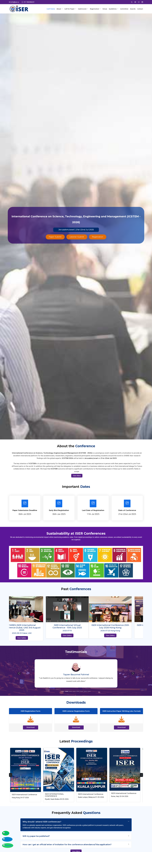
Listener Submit (76, 237)
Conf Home (51, 9)
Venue (104, 9)
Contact (140, 9)
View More (77, 476)
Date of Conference (127, 510)
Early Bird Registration (59, 510)
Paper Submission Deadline (25, 510)
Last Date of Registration (93, 510)
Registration (97, 237)
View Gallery (30, 635)
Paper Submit (55, 237)
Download (31, 722)
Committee (124, 9)
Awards (133, 9)
